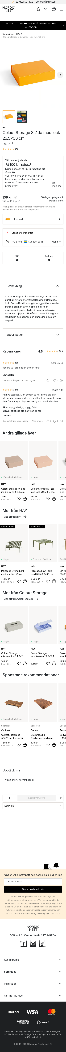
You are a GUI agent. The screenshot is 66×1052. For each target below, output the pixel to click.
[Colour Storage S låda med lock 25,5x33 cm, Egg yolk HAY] (33, 74)
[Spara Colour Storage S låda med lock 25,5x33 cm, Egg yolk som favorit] (60, 798)
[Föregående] (6, 75)
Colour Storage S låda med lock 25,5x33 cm (24, 37)
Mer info (56, 241)
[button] (10, 149)
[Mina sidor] (38, 9)
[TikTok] (42, 943)
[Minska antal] (5, 798)
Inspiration (10, 983)
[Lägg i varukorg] (25, 499)
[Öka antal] (14, 798)
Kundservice (11, 959)
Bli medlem (56, 184)
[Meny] (61, 9)
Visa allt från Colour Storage (18, 598)
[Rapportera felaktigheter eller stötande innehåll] (61, 380)
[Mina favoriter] (46, 9)
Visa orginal (29, 380)
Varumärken (8, 34)
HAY (18, 34)
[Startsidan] (9, 9)
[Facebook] (23, 943)
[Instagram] (33, 943)
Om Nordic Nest (13, 995)
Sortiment (10, 971)
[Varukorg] (54, 9)
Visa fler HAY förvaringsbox (19, 779)
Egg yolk (9, 805)
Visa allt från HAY (13, 516)
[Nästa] (60, 75)
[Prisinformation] (15, 197)
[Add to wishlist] (18, 499)
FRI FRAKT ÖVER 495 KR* (36, 2)
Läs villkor (56, 913)
